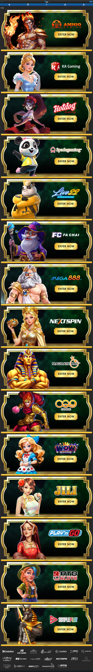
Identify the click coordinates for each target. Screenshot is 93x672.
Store (28, 5)
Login (91, 1)
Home (9, 5)
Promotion (65, 5)
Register (84, 5)
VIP (46, 5)
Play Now (47, 50)
